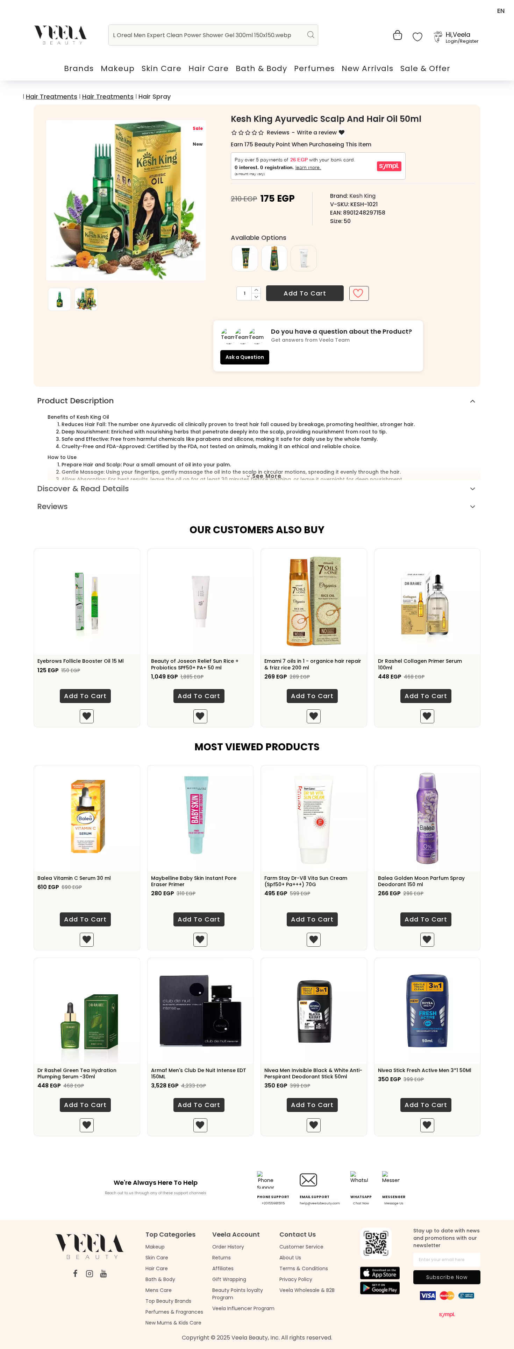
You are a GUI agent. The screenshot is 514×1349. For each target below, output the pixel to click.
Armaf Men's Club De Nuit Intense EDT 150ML (198, 1073)
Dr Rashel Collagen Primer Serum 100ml (420, 664)
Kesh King (362, 196)
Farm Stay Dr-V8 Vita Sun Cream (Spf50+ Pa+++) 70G (305, 881)
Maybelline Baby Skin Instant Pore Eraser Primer (193, 881)
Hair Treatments (51, 96)
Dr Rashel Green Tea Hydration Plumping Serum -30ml (76, 1073)
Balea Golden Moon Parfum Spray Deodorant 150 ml (421, 881)
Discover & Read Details (83, 488)
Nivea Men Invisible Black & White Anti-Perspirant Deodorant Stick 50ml (313, 1073)
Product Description (75, 400)
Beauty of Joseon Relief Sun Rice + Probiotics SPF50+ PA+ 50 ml (194, 664)
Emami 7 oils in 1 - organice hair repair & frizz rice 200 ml (312, 664)
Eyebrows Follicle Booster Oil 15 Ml (80, 661)
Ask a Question (245, 357)
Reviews (52, 506)
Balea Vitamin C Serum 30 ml (74, 878)
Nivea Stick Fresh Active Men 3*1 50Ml (424, 1070)
